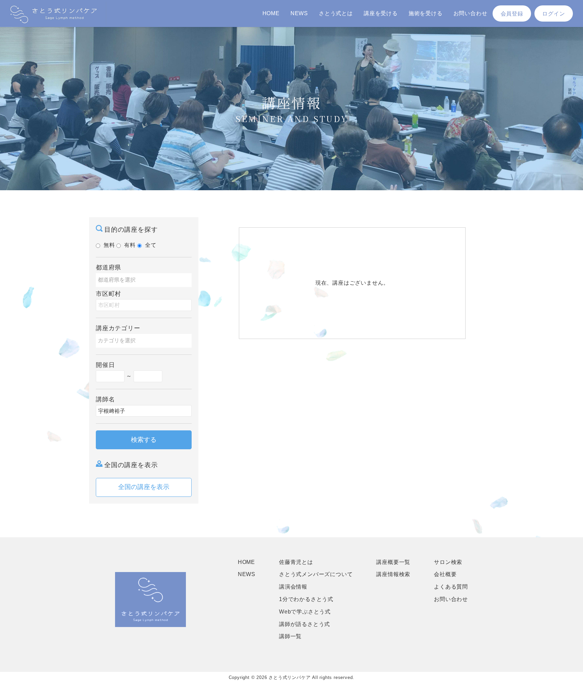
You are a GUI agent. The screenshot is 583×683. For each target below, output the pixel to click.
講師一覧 (290, 636)
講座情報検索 (393, 574)
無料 (109, 245)
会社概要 (445, 574)
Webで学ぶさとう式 (305, 612)
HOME (271, 13)
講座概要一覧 (393, 562)
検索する (144, 439)
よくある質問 (451, 587)
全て (151, 245)
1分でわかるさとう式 (306, 599)
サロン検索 (448, 562)
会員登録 (512, 14)
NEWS (299, 13)
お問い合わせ (470, 13)
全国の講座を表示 (143, 486)
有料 (130, 245)
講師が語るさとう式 (304, 624)
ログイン (553, 14)
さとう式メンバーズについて (316, 574)
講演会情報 (293, 587)
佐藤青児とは (296, 562)
